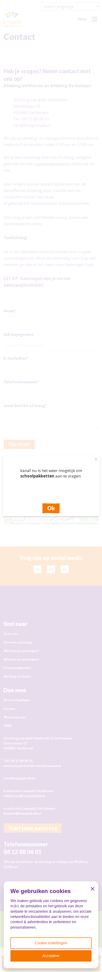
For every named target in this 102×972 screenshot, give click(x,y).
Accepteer (51, 956)
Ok (51, 508)
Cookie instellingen (51, 943)
